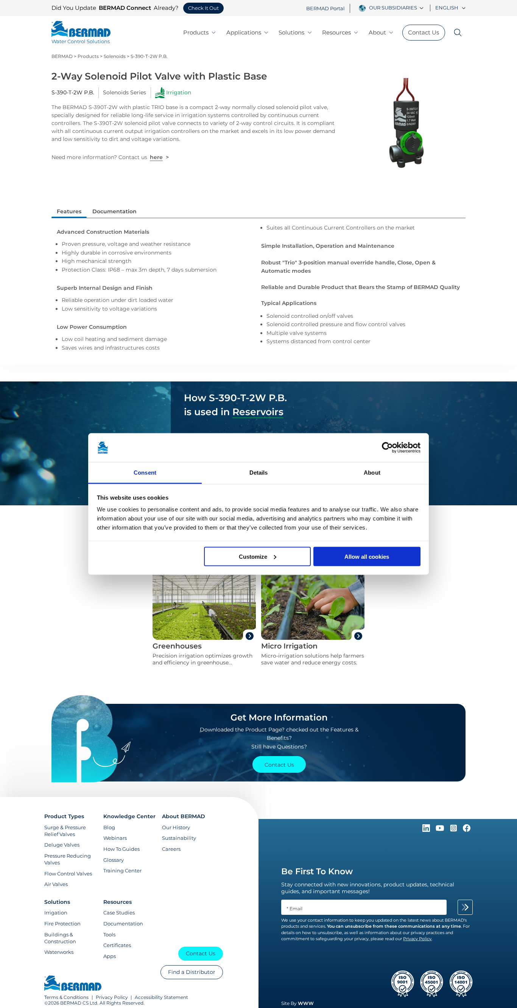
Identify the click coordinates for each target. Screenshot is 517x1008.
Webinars (115, 838)
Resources (336, 32)
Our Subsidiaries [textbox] (393, 8)
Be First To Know (317, 871)
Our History (176, 827)
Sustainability (179, 838)
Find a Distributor (191, 972)
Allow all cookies (366, 556)
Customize (253, 556)
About (377, 32)
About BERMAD (183, 816)
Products (196, 32)
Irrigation (55, 913)
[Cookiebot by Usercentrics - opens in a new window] (387, 447)
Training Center (122, 870)
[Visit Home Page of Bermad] (72, 983)
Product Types (64, 816)
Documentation (123, 923)
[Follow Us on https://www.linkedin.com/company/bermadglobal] (426, 830)
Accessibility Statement (161, 997)
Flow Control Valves (68, 873)
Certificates (117, 945)
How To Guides (121, 849)
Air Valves (56, 884)
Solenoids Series (124, 92)
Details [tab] (258, 472)
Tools (109, 934)
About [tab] (372, 472)
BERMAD (62, 56)
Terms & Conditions (66, 997)
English (446, 8)
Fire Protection (62, 923)
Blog (109, 827)
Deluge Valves (61, 845)
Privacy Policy (112, 997)
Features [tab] (69, 211)
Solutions (291, 32)
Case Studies (119, 913)
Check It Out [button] (203, 8)
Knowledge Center (129, 816)
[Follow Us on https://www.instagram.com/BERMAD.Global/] (454, 830)
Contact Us (423, 32)
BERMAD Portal (325, 8)
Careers (171, 849)
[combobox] (397, 8)
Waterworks (58, 952)
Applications (243, 32)
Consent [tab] (145, 472)
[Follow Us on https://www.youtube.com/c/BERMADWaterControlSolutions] (441, 830)
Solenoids (115, 56)
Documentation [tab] (114, 211)
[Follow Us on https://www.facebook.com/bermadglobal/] (466, 830)
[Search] (455, 32)
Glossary (113, 860)
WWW (306, 1003)
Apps (109, 956)
